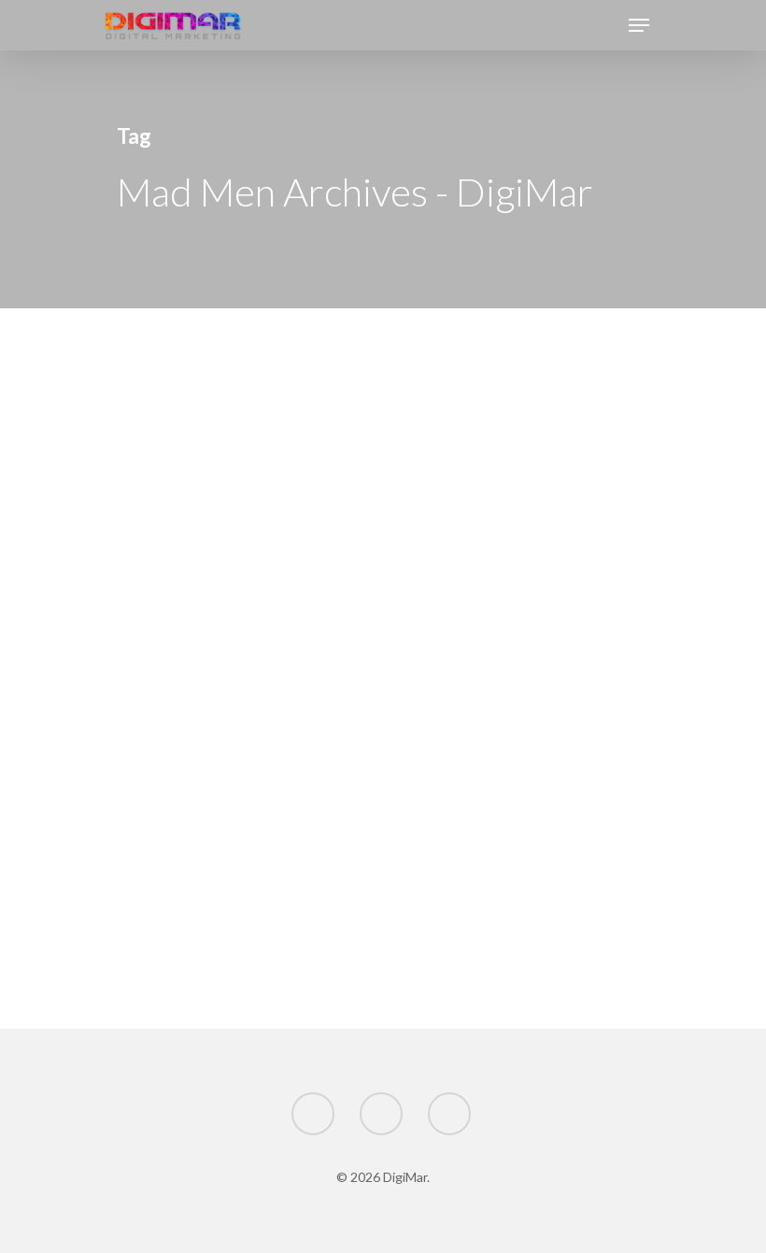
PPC (148, 1021)
